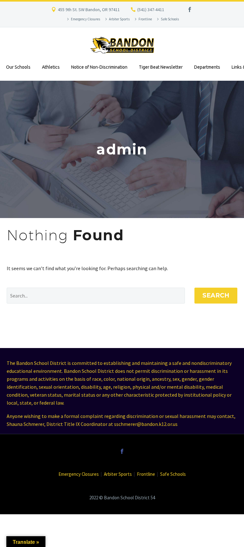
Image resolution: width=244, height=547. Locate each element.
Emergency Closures (85, 19)
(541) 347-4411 (150, 9)
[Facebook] (189, 9)
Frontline (145, 19)
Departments (207, 67)
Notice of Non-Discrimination (99, 67)
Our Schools (18, 67)
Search (215, 295)
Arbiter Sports (119, 19)
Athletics (51, 67)
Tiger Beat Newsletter (161, 67)
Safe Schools (170, 19)
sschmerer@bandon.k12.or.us (146, 424)
